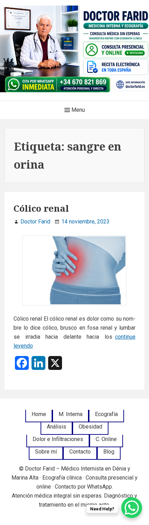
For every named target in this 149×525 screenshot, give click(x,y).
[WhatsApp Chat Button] (131, 507)
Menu (77, 110)
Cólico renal (41, 208)
